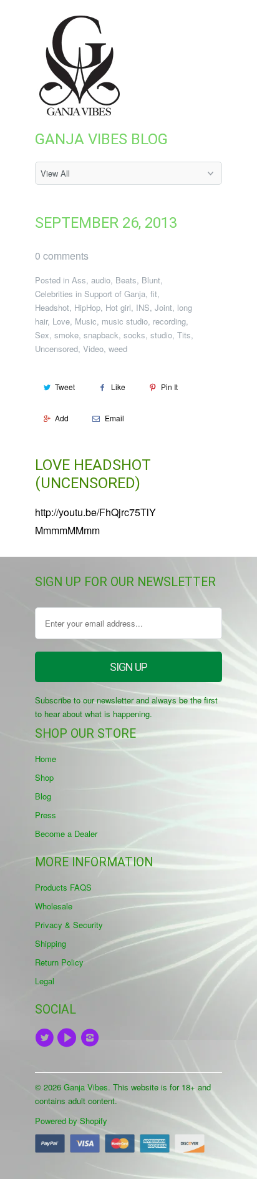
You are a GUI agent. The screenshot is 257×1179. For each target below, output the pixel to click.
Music (86, 321)
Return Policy (59, 962)
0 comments (62, 255)
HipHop (87, 307)
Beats (126, 280)
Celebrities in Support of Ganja (90, 294)
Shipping (50, 943)
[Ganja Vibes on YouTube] (68, 1038)
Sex (42, 335)
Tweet (65, 386)
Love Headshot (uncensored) (93, 474)
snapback (101, 335)
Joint (163, 307)
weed (118, 349)
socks (134, 335)
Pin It (169, 386)
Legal (44, 981)
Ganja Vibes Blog (101, 139)
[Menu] (184, 24)
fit (153, 294)
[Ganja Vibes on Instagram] (91, 1038)
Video (93, 349)
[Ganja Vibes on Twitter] (46, 1038)
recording (169, 321)
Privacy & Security (69, 925)
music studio (125, 321)
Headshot (52, 307)
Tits (184, 335)
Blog (43, 796)
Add (62, 418)
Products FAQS (63, 887)
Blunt (151, 280)
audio (100, 280)
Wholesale (53, 906)
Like (118, 386)
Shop (44, 777)
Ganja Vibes (86, 1087)
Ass (79, 280)
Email (114, 418)
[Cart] (210, 24)
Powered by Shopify (71, 1121)
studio (161, 335)
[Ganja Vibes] (85, 65)
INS (143, 307)
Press (45, 815)
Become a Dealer (66, 833)
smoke (66, 335)
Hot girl (118, 307)
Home (45, 759)
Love (61, 321)
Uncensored (56, 349)
